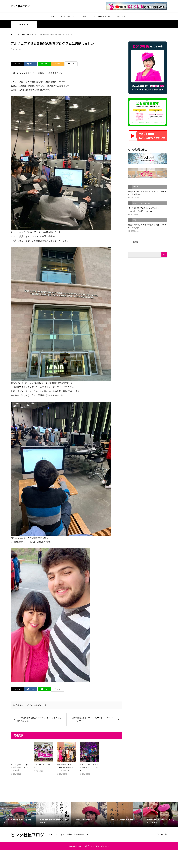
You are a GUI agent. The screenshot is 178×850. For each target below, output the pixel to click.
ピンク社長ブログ (20, 6)
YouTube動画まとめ (101, 16)
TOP (52, 16)
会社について (122, 16)
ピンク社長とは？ (68, 16)
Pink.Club (24, 24)
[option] (18, 814)
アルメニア (33, 705)
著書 (84, 16)
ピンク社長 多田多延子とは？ (75, 834)
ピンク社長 (42, 705)
